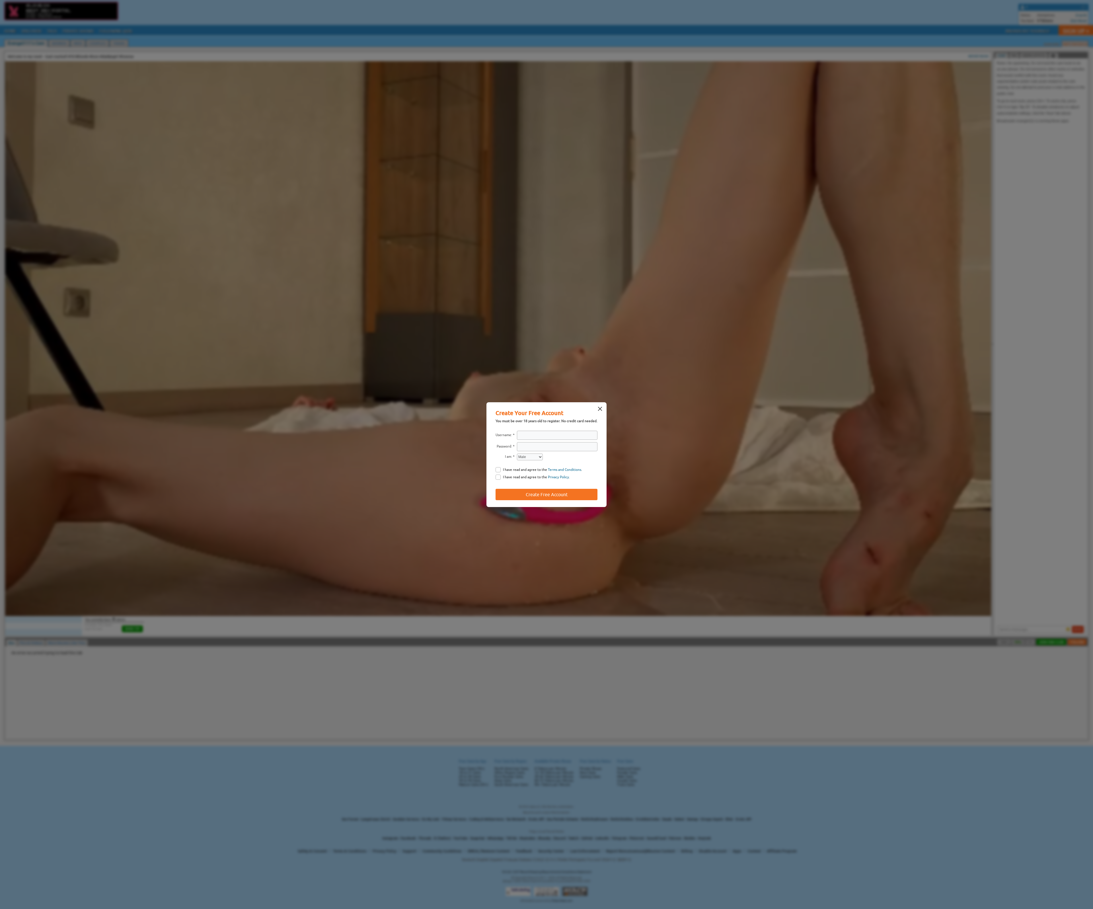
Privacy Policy (558, 477)
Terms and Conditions (564, 470)
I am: (508, 457)
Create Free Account (547, 494)
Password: (504, 446)
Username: (504, 435)
